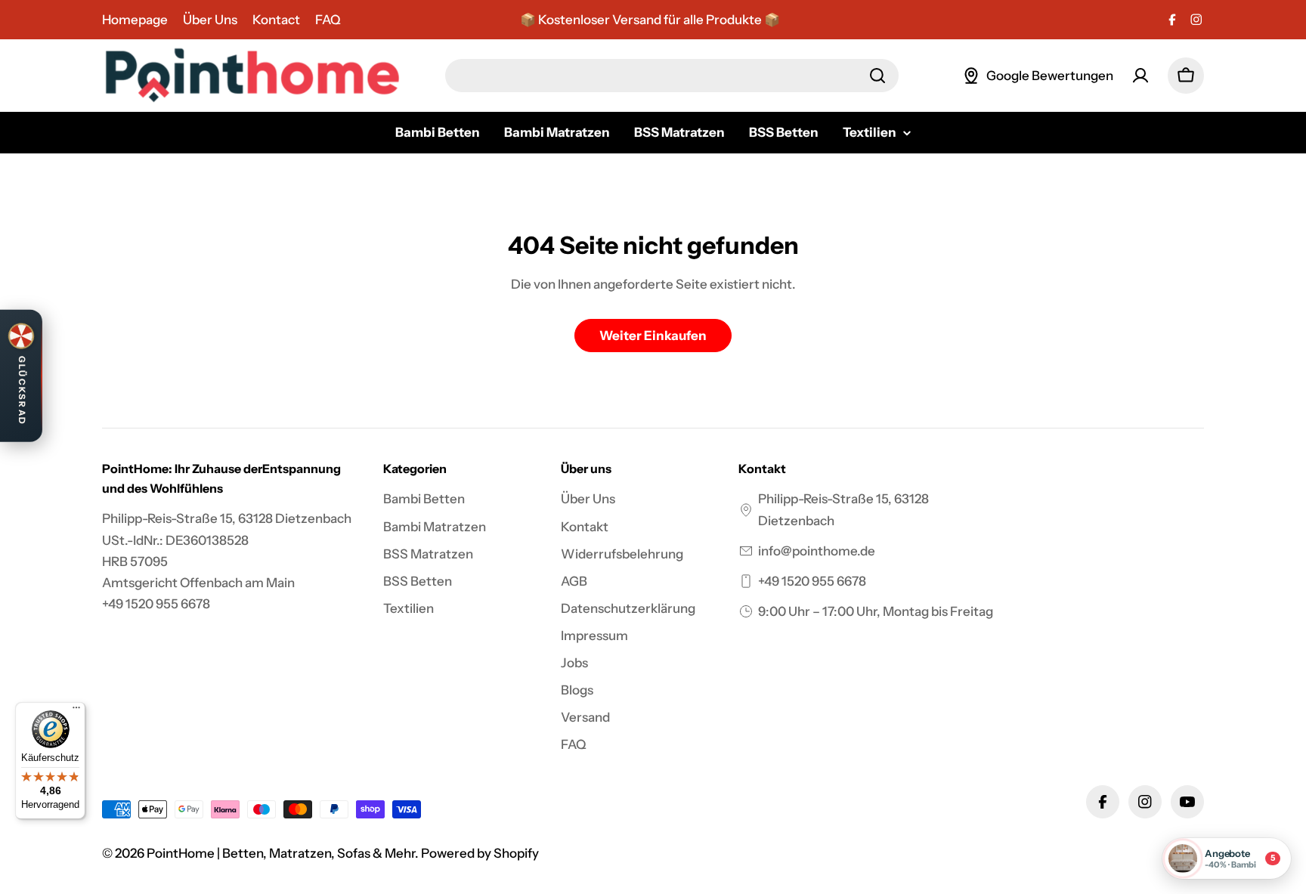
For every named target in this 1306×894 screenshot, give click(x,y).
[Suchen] (877, 76)
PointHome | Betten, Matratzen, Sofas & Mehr (281, 853)
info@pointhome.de (816, 550)
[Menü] (76, 711)
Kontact (276, 19)
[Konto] (1140, 76)
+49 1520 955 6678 (812, 581)
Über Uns (210, 19)
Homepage (135, 19)
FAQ (328, 19)
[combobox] (672, 75)
